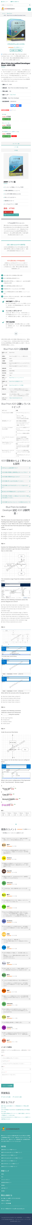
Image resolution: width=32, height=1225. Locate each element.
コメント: (3, 1072)
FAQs (2, 1176)
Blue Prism (9, 13)
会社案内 (3, 1190)
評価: (2, 1066)
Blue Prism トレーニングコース (16, 377)
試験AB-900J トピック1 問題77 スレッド (8, 1149)
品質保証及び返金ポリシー (6, 1182)
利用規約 (3, 1185)
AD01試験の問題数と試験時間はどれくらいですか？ (15, 472)
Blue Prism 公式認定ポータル (16, 381)
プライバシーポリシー (5, 1179)
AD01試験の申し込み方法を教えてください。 (13, 481)
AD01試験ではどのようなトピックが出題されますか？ (15, 502)
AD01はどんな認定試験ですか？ (10, 468)
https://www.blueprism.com (15, 398)
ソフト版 (17, 131)
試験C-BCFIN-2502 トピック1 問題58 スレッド (10, 1163)
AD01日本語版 (5, 110)
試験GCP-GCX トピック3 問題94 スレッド (9, 1160)
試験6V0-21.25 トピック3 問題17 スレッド (9, 1166)
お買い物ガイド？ (4, 1188)
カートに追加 (7, 119)
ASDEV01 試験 (18, 1097)
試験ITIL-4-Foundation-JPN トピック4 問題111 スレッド (11, 1158)
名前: (2, 1055)
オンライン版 (6, 123)
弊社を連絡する (15, 1)
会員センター (5, 1)
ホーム (3, 13)
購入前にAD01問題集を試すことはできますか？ (14, 491)
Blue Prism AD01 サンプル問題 (16, 385)
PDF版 (4, 114)
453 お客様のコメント (18, 47)
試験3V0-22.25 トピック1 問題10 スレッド (9, 1155)
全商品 (2, 1174)
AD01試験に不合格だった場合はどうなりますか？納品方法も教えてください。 (15, 496)
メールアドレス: (5, 1061)
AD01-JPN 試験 (6, 1097)
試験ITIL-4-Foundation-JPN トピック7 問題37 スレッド (11, 1152)
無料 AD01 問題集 (16, 50)
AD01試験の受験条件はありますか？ (11, 476)
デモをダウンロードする (16, 44)
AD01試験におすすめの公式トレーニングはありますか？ (15, 486)
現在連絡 (8, 1203)
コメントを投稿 (7, 1086)
